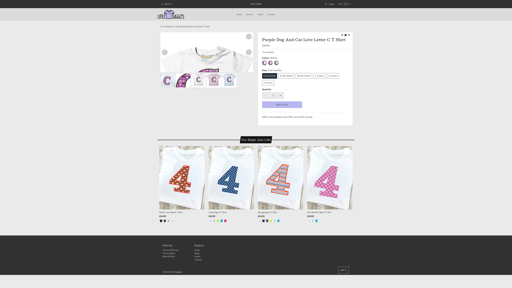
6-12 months (270, 76)
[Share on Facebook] (342, 35)
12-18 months (286, 76)
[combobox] (191, 4)
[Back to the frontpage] (162, 26)
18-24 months (304, 76)
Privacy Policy (169, 253)
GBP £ (343, 270)
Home (239, 14)
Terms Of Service (171, 250)
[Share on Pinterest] (349, 35)
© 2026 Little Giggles (172, 272)
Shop (197, 253)
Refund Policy (169, 256)
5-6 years (268, 83)
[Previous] (165, 52)
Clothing (169, 26)
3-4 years (332, 76)
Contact (271, 14)
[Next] (249, 52)
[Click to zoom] (249, 36)
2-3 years (319, 76)
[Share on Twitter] (345, 35)
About (260, 14)
